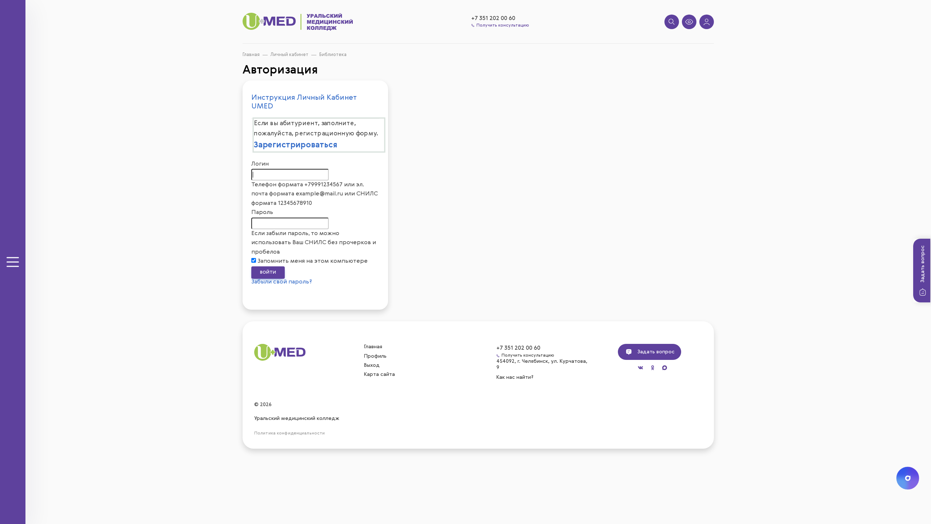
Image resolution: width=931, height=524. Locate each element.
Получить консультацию (502, 25)
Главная (251, 54)
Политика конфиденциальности (289, 433)
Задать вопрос (922, 263)
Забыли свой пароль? (281, 282)
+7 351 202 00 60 (493, 18)
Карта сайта (379, 374)
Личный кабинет (289, 54)
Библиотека (333, 54)
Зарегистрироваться (295, 146)
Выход (372, 365)
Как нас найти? (515, 377)
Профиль (375, 356)
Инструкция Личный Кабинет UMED (303, 102)
